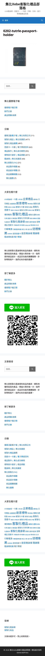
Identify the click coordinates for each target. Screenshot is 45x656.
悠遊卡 (10, 225)
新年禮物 (22, 225)
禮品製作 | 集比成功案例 (14, 151)
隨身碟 (36, 233)
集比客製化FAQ (10, 162)
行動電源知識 (17, 229)
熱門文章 (8, 111)
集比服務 (10, 178)
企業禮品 (28, 199)
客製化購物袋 (33, 218)
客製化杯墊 (24, 210)
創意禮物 (21, 203)
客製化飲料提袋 (30, 222)
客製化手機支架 (15, 210)
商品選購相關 (11, 174)
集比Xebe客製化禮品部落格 (22, 6)
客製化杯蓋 (31, 210)
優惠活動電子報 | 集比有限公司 (17, 135)
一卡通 (14, 199)
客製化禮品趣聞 (10, 143)
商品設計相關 (11, 170)
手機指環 (16, 225)
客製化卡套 (20, 207)
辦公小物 (24, 229)
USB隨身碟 (8, 199)
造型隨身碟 (26, 233)
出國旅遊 (13, 204)
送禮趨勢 (10, 234)
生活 (37, 225)
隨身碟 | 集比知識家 (12, 158)
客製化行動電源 (12, 218)
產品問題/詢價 (10, 115)
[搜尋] (32, 86)
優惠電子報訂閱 (10, 107)
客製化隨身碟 (17, 221)
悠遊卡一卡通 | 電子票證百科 (16, 147)
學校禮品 (30, 204)
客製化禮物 (33, 215)
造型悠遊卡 (17, 233)
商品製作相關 (11, 166)
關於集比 (8, 280)
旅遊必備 (27, 225)
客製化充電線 (11, 207)
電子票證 (18, 237)
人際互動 (20, 199)
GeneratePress (22, 652)
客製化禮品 (20, 214)
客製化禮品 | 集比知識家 (14, 139)
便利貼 (35, 199)
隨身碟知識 (9, 237)
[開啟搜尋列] (42, 20)
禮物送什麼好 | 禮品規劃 (14, 155)
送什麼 (30, 229)
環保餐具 (33, 225)
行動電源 (8, 229)
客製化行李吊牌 (23, 218)
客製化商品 (29, 207)
